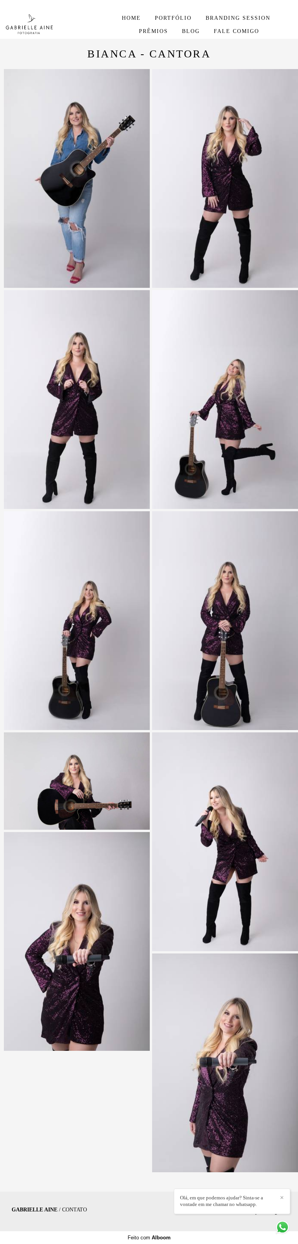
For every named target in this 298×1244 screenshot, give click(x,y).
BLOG (191, 31)
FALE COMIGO (236, 31)
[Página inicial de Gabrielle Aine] (53, 24)
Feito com (149, 1238)
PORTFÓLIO (173, 18)
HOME (131, 18)
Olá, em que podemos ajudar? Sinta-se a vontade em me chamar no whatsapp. (221, 1201)
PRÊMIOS (153, 31)
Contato (74, 1210)
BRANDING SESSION (238, 18)
